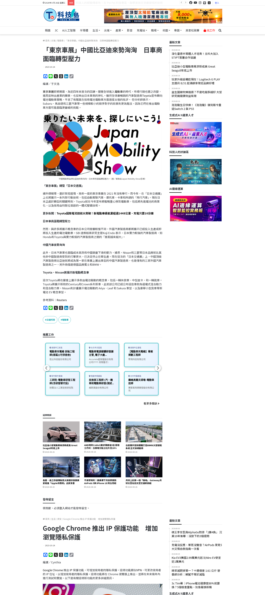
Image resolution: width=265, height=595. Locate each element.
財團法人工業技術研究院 (61, 387)
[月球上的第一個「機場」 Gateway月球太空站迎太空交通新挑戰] (144, 467)
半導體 (84, 30)
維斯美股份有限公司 (98, 387)
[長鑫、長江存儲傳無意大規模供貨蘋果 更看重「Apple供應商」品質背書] (61, 467)
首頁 (47, 40)
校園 (165, 30)
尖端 (106, 30)
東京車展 (48, 91)
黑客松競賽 (192, 30)
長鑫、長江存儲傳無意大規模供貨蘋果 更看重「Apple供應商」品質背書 (61, 482)
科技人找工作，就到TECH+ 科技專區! (99, 3)
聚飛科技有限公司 (137, 359)
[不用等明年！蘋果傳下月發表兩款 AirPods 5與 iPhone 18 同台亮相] (102, 467)
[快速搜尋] (220, 30)
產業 (118, 30)
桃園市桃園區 (96, 376)
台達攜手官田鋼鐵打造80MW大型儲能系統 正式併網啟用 (144, 447)
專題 (177, 30)
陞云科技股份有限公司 (60, 359)
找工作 (210, 30)
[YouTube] (195, 2)
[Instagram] (200, 2)
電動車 (60, 40)
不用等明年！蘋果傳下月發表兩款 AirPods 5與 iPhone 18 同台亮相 (100, 482)
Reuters (62, 300)
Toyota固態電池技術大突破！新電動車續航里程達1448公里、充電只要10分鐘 (105, 213)
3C (56, 30)
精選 (47, 30)
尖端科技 (50, 319)
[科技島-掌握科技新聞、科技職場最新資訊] (61, 15)
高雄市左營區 (135, 348)
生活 (95, 30)
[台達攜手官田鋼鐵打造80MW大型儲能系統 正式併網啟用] (144, 431)
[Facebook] (190, 2)
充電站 (141, 30)
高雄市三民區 (56, 348)
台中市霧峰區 (135, 376)
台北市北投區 (96, 348)
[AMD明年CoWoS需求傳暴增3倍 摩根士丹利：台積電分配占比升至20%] (102, 431)
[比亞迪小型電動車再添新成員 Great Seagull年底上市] (61, 431)
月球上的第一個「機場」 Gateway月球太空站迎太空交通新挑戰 (144, 482)
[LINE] (204, 3)
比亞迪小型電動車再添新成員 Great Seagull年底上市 (60, 447)
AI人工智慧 (69, 30)
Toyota (146, 95)
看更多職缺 (151, 403)
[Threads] (209, 2)
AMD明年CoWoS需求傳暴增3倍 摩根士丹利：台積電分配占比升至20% (101, 447)
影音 (129, 30)
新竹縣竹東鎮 (56, 376)
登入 (217, 2)
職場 (154, 30)
